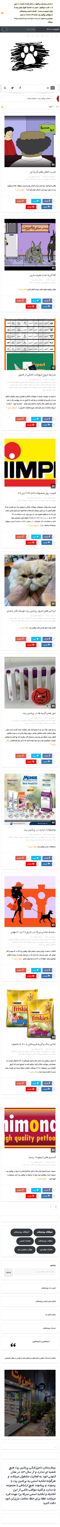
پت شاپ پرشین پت (33, 498)
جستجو (53, 1265)
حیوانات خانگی (13, 837)
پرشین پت (44, 179)
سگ (38, 179)
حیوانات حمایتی (24, 837)
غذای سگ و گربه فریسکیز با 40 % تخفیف (33, 1044)
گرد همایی (27, 723)
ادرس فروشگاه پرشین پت (27, 721)
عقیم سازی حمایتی (49, 621)
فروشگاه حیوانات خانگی (40, 1054)
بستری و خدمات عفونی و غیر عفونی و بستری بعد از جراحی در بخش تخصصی (30, 1358)
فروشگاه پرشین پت (49, 945)
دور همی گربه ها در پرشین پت (39, 713)
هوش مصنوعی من (25, 1250)
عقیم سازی (36, 283)
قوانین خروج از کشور (20, 388)
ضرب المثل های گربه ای (43, 172)
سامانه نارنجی (25, 1241)
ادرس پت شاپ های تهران (28, 940)
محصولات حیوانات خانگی (25, 501)
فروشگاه (15, 942)
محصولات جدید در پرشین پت (40, 829)
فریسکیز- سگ (26, 1054)
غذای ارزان (48, 840)
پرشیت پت (44, 382)
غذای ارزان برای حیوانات (36, 840)
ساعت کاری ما (50, 1315)
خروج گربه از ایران (46, 385)
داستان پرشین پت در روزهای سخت (39, 99)
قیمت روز (41, 501)
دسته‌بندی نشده (34, 835)
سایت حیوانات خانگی (29, 942)
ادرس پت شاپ (43, 940)
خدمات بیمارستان (49, 1328)
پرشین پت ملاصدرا (49, 723)
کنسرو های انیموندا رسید (42, 1157)
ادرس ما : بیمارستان (48, 1288)
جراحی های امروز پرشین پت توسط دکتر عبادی (31, 611)
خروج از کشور (19, 382)
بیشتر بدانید (20, 190)
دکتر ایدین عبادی (26, 618)
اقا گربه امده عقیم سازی (43, 275)
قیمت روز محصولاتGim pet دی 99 (37, 493)
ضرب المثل (32, 179)
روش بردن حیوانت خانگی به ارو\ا (29, 385)
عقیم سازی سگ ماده (35, 621)
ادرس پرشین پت (42, 721)
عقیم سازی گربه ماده (21, 621)
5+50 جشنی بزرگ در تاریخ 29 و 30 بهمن (33, 932)
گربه (26, 179)
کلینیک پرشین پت (36, 616)
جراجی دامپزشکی (42, 618)
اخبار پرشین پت (33, 177)
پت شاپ (33, 837)
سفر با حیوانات (36, 388)
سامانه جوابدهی (46, 1250)
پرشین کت (38, 723)
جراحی (34, 618)
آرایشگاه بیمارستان (21, 1232)
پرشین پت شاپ (34, 1052)
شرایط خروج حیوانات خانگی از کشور (37, 375)
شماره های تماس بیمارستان (46, 1302)
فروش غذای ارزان (22, 1052)
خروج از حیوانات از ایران (32, 382)
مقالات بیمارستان (45, 1241)
